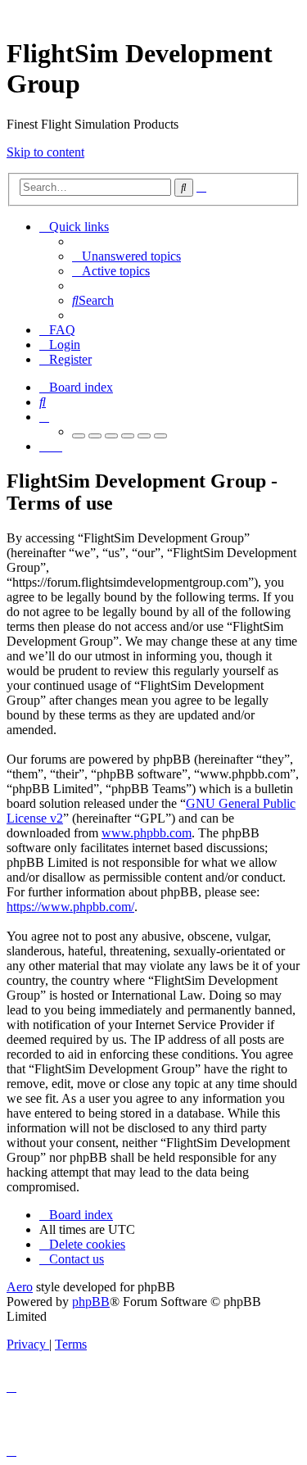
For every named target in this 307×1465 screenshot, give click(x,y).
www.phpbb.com (147, 833)
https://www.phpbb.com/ (70, 907)
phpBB (91, 1302)
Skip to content (45, 152)
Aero (20, 1287)
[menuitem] (126, 256)
